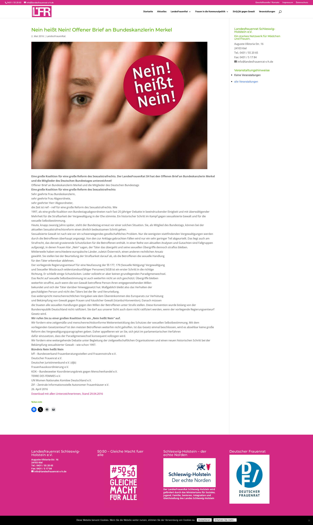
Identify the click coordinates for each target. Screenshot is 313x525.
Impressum (287, 2)
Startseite (148, 11)
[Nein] (309, 520)
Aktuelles (161, 11)
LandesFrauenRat (179, 11)
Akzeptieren (204, 520)
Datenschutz (302, 2)
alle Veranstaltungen (246, 81)
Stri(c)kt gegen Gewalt (244, 11)
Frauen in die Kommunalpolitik (210, 11)
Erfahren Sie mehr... (225, 520)
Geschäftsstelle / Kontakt (267, 2)
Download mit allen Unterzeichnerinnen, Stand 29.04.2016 (67, 394)
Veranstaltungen (267, 11)
